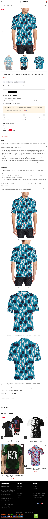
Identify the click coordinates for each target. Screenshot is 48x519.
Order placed (6, 119)
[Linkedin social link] (13, 130)
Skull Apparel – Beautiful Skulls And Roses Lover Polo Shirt (36, 469)
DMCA (18, 497)
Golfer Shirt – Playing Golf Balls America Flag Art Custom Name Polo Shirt (12, 440)
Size (4, 80)
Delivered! (43, 119)
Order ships (24, 119)
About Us (35, 486)
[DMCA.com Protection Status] (36, 515)
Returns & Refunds (21, 491)
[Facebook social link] (7, 130)
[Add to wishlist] (22, 417)
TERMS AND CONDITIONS (38, 495)
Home (2, 5)
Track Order (19, 493)
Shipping (19, 488)
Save (2, 9)
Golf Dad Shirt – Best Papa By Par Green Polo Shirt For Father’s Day (12, 476)
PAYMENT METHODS (37, 497)
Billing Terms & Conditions (39, 493)
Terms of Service (37, 491)
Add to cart (12, 92)
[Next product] (46, 5)
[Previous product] (44, 5)
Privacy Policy (36, 488)
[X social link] (8, 130)
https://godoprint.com (10, 393)
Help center (19, 486)
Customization (6, 85)
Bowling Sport (9, 128)
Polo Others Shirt (9, 5)
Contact (19, 495)
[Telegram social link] (15, 130)
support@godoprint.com (6, 498)
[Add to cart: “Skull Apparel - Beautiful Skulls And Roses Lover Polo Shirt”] (25, 466)
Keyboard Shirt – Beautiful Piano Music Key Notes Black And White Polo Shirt (35, 440)
